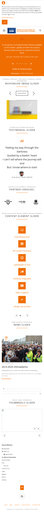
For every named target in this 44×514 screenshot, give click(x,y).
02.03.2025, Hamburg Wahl (20, 389)
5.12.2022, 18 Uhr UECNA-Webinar (17, 391)
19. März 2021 (30, 394)
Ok (5, 22)
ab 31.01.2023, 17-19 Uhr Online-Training (15, 391)
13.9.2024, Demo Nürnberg (29, 389)
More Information (7, 17)
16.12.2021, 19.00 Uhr (7, 394)
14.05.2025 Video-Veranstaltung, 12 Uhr (14, 389)
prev (11, 93)
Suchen (40, 30)
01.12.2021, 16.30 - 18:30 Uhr (9, 394)
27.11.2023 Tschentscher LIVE (41, 389)
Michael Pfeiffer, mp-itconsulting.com (22, 57)
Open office (19, 118)
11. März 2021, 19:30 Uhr (36, 394)
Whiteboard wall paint (21, 118)
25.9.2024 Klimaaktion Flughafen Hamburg (37, 389)
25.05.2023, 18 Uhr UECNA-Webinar (11, 391)
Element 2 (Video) (22, 315)
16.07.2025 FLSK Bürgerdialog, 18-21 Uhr (12, 389)
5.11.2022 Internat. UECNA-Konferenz (25, 391)
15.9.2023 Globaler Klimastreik (6, 391)
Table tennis (23, 118)
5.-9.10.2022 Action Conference (27, 391)
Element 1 (20, 315)
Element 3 (23, 315)
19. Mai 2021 (24, 394)
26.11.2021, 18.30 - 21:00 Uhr (11, 394)
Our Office (22, 93)
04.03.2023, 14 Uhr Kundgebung (13, 391)
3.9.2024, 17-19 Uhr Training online (31, 389)
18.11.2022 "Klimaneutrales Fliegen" (23, 391)
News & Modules (7, 445)
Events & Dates (6, 460)
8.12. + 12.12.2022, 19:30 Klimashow (19, 391)
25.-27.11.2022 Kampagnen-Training (21, 391)
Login (3, 471)
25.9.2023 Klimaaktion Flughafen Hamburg (4, 391)
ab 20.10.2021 (17, 394)
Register (4, 474)
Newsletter (7, 448)
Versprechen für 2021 (28, 394)
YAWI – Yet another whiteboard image (24, 118)
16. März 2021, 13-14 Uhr (34, 394)
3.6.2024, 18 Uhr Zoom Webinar (35, 389)
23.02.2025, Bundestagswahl (22, 389)
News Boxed (9, 454)
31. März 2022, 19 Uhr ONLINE (3, 394)
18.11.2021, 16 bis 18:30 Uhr (13, 394)
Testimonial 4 (23, 64)
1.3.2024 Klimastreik (39, 389)
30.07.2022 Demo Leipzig (34, 391)
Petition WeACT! (5, 394)
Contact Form (5, 468)
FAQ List (6, 465)
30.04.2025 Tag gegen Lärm (18, 389)
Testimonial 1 (17, 64)
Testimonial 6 (27, 64)
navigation (4, 30)
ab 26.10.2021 (15, 394)
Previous (12, 63)
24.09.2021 (19, 394)
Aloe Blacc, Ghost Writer (22, 177)
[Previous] (6, 159)
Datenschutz (19, 509)
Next (31, 63)
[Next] (37, 159)
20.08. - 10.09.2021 (20, 394)
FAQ (3, 463)
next (33, 93)
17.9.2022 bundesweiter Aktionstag (31, 391)
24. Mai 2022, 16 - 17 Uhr (36, 391)
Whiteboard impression (18, 118)
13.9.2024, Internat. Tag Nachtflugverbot (25, 389)
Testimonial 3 (21, 64)
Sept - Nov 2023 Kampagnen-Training (8, 391)
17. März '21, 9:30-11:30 (32, 394)
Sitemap (4, 480)
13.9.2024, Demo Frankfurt (27, 389)
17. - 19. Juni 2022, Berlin (38, 391)
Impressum (10, 509)
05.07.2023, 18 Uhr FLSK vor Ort (9, 391)
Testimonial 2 (19, 64)
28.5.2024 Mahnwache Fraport (33, 389)
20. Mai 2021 (22, 394)
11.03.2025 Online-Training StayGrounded (16, 389)
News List (6, 451)
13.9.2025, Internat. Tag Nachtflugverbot (10, 389)
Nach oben (22, 487)
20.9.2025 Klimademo (15, 367)
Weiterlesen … (7, 379)
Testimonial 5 (25, 64)
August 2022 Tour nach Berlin (33, 391)
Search (4, 477)
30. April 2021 (26, 394)
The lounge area (16, 118)
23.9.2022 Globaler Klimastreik (29, 391)
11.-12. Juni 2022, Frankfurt (40, 391)
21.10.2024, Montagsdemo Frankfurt (23, 389)
